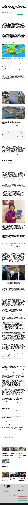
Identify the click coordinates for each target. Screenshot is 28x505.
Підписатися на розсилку (22, 498)
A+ (9, 12)
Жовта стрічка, (20, 433)
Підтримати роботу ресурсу (22, 496)
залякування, (23, 433)
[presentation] (2, 474)
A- (11, 12)
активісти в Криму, (6, 433)
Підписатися (19, 14)
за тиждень (14, 471)
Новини (2, 495)
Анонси (2, 498)
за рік (20, 471)
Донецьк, (17, 433)
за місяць (18, 471)
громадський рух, (10, 433)
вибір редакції (24, 471)
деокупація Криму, (14, 433)
